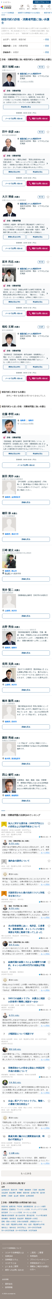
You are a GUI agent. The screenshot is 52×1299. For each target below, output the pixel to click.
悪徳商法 (4, 1209)
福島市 (31, 420)
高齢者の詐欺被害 (7, 1215)
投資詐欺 (4, 1206)
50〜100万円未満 (7, 1230)
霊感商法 (12, 1209)
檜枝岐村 (28, 1190)
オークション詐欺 (29, 1212)
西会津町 (12, 1193)
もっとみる (26, 1173)
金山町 (16, 1196)
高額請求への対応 (31, 1218)
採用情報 (9, 1287)
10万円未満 (33, 1230)
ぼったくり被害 (40, 1206)
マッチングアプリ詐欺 (39, 1209)
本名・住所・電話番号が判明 (11, 1224)
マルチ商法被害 (41, 1215)
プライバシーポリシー (39, 1259)
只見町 (34, 1190)
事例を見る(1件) (14, 454)
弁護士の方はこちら (42, 2)
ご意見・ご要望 (36, 1252)
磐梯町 (19, 1193)
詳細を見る (26, 502)
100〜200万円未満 (34, 1227)
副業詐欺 (12, 1206)
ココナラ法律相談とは (14, 1252)
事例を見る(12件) (14, 237)
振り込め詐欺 (20, 1215)
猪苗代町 (23, 74)
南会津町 (42, 1190)
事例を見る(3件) (14, 172)
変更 (47, 39)
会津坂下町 (35, 1193)
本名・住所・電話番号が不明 (34, 1224)
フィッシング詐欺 (15, 1212)
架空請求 (4, 1212)
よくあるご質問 (11, 1266)
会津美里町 (30, 1196)
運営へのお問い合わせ (14, 1270)
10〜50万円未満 (21, 1230)
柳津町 (3, 1196)
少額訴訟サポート (36, 1221)
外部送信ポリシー (37, 1263)
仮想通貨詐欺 (28, 1206)
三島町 (10, 1196)
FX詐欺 (19, 1206)
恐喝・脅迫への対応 (8, 1221)
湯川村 (42, 1193)
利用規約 (34, 1256)
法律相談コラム (11, 1259)
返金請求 (20, 1218)
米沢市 (14, 611)
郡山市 (14, 571)
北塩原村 (4, 1193)
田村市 (14, 722)
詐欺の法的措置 (22, 1221)
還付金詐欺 (31, 1215)
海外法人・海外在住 (8, 1227)
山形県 (7, 611)
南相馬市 (15, 795)
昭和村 (22, 1196)
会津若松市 (16, 497)
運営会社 (9, 1284)
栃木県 (7, 759)
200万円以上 (21, 1227)
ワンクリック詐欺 (23, 1209)
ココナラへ (7, 2)
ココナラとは (10, 1263)
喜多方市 (15, 534)
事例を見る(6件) (14, 367)
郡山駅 (8, 573)
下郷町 (21, 1190)
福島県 (22, 420)
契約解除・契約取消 (8, 1218)
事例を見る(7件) (14, 302)
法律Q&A (9, 1256)
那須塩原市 (16, 759)
